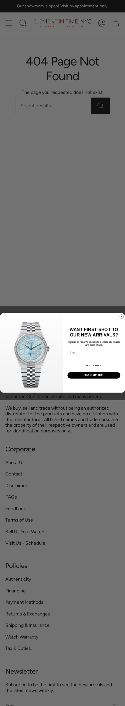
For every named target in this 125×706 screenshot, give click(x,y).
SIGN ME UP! (93, 375)
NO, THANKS (93, 366)
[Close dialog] (122, 317)
